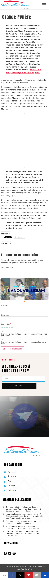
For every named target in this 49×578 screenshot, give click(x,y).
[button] (25, 286)
